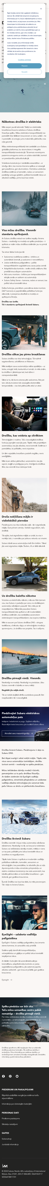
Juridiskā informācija (10, 1144)
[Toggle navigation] (45, 4)
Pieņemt (25, 66)
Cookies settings (24, 60)
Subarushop (7, 1139)
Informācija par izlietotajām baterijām (17, 1104)
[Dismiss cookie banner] (41, 8)
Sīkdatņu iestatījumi (10, 1124)
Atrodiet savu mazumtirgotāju (17, 733)
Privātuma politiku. (27, 38)
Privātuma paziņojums (11, 1118)
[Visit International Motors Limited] (23, 1166)
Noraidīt (24, 72)
